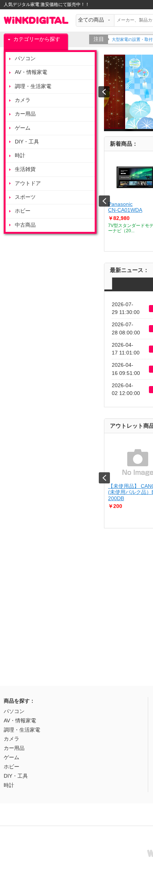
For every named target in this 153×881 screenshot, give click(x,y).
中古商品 (25, 225)
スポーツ (25, 197)
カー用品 (25, 114)
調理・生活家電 (33, 86)
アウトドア (28, 183)
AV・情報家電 (31, 72)
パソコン (25, 58)
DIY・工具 (27, 142)
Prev (104, 201)
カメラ (22, 100)
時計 (20, 155)
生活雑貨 (25, 169)
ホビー (22, 211)
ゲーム (22, 128)
